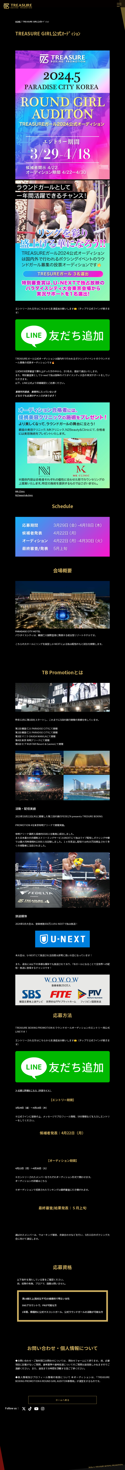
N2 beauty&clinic (24, 495)
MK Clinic (20, 491)
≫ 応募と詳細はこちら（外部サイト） (33, 1090)
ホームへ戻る (62, 1399)
